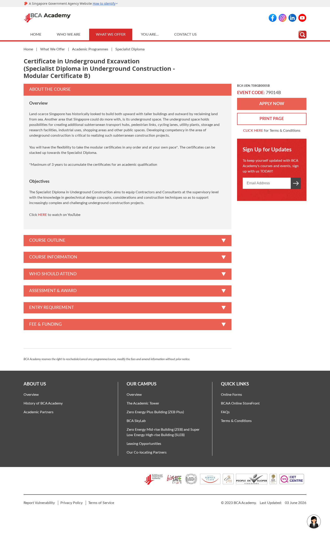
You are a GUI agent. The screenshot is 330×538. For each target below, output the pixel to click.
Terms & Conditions (236, 421)
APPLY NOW (271, 104)
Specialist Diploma (130, 49)
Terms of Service (101, 503)
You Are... (150, 34)
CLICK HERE (253, 130)
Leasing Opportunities (144, 443)
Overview (31, 394)
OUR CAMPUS (141, 384)
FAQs (225, 412)
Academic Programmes (90, 49)
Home (35, 34)
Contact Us (185, 34)
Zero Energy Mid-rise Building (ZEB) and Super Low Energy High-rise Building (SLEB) (163, 432)
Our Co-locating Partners (147, 452)
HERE (42, 215)
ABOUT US (35, 384)
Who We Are (68, 34)
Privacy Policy (71, 503)
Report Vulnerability (39, 503)
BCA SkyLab (136, 421)
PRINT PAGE (272, 119)
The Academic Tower (143, 403)
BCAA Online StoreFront (240, 403)
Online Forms (231, 394)
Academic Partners (38, 412)
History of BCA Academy (43, 403)
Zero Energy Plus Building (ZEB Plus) (155, 412)
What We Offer (110, 34)
